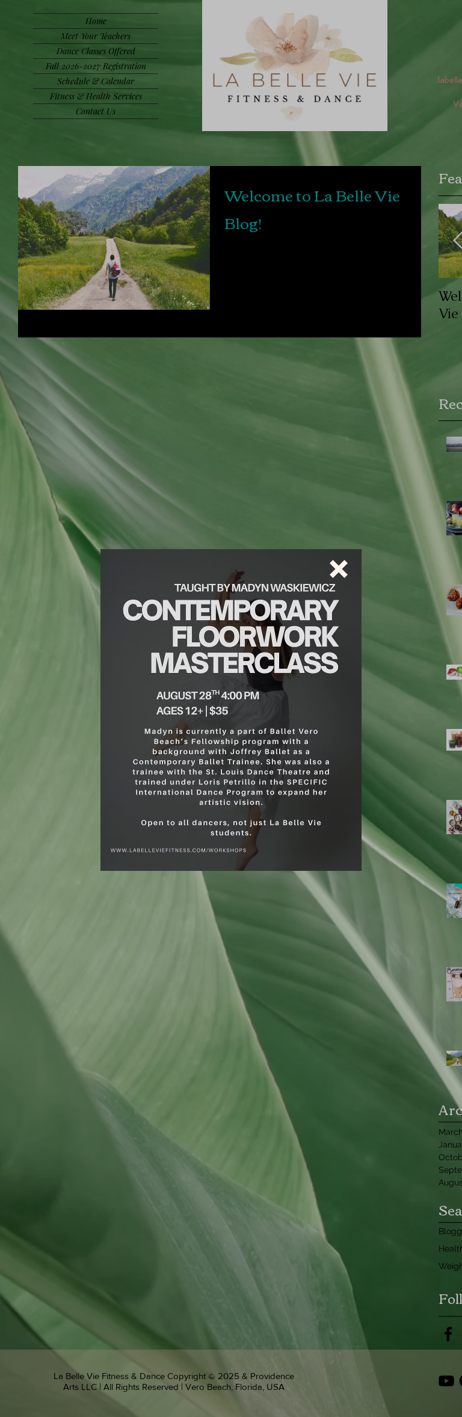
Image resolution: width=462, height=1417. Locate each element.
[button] (339, 569)
